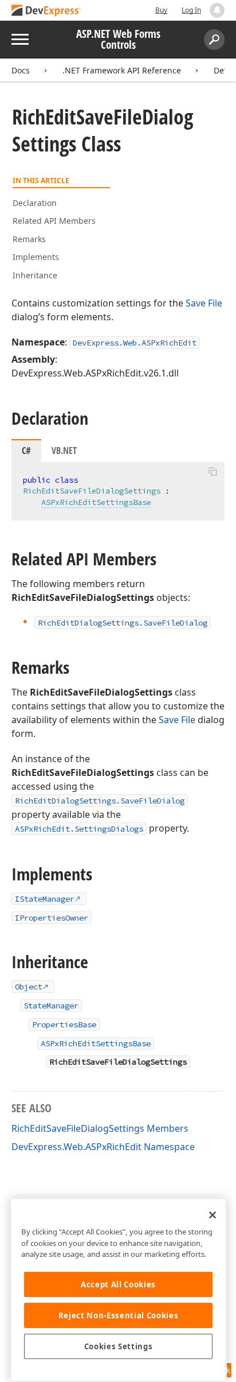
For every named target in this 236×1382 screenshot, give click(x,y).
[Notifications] (217, 10)
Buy (161, 10)
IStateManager (44, 899)
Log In (191, 10)
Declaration (35, 202)
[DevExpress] (46, 11)
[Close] (212, 1215)
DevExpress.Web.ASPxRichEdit (134, 342)
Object (28, 986)
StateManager (50, 1005)
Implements (36, 256)
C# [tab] (26, 450)
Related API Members (54, 220)
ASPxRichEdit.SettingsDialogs (79, 829)
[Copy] (212, 472)
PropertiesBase (64, 1024)
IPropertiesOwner (51, 918)
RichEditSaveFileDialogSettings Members (99, 1128)
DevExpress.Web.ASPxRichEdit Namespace (103, 1146)
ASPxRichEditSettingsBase (96, 502)
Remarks (29, 239)
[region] (118, 1290)
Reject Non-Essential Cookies (118, 1315)
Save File (204, 303)
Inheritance (35, 275)
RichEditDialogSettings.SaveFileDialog (99, 800)
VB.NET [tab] (64, 450)
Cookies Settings (118, 1346)
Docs (20, 70)
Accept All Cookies (118, 1284)
